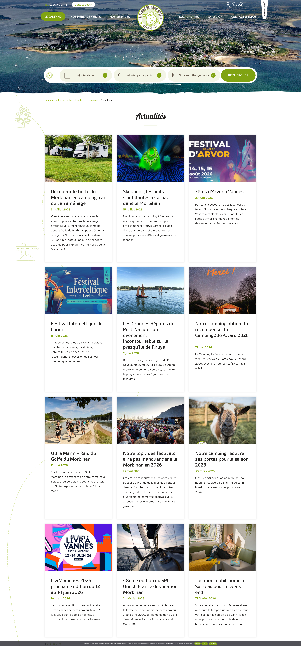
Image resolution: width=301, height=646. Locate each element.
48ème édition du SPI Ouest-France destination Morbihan (150, 586)
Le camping (53, 16)
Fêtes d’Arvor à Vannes (219, 191)
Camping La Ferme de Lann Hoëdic (64, 99)
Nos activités (188, 16)
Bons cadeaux (83, 4)
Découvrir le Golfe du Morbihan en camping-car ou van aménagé (78, 197)
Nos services (120, 16)
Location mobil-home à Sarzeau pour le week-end (219, 586)
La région (215, 16)
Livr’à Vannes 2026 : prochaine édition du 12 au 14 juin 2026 (75, 586)
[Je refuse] (299, 643)
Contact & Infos (244, 16)
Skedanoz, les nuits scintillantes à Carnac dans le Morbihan (146, 197)
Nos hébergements (85, 16)
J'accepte (197, 643)
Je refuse (204, 643)
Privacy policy (212, 643)
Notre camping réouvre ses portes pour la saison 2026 (222, 458)
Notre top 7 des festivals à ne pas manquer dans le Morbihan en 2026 (150, 458)
